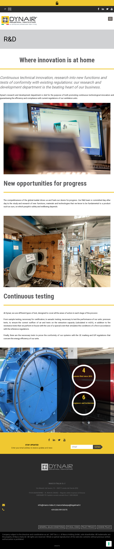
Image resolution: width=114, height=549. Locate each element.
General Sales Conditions (51, 527)
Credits (57, 546)
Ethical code (73, 527)
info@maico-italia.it (46, 505)
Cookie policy (104, 527)
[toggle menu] (110, 19)
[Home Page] (19, 20)
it (5, 9)
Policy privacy (88, 527)
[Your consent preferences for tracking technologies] (109, 544)
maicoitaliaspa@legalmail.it (68, 505)
